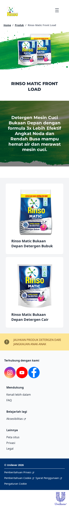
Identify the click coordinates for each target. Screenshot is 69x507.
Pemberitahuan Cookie (17, 478)
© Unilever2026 (14, 465)
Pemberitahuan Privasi (17, 472)
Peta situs (12, 437)
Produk (19, 25)
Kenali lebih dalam (18, 395)
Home (7, 25)
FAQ (9, 400)
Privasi (10, 443)
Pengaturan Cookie (15, 483)
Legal (9, 449)
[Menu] (57, 10)
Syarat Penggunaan (47, 478)
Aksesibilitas (14, 419)
